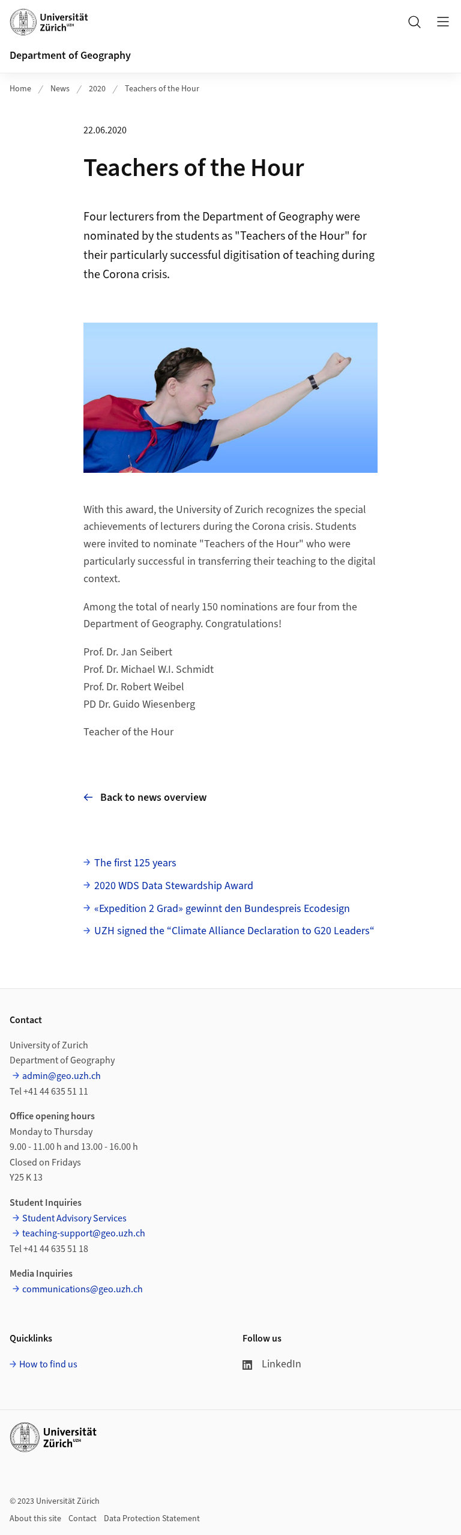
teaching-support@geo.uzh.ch (83, 1233)
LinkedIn (281, 1364)
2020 (97, 89)
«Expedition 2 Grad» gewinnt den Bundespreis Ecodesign (222, 908)
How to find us (48, 1364)
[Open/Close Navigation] (443, 21)
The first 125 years (135, 863)
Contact (82, 1519)
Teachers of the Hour (162, 89)
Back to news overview (153, 797)
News (60, 89)
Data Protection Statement (152, 1519)
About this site (35, 1519)
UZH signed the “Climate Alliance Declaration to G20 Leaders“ (234, 930)
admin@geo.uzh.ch (61, 1076)
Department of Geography (70, 55)
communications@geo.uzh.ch (82, 1289)
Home (20, 89)
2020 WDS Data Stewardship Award (173, 885)
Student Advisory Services (74, 1218)
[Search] (414, 21)
